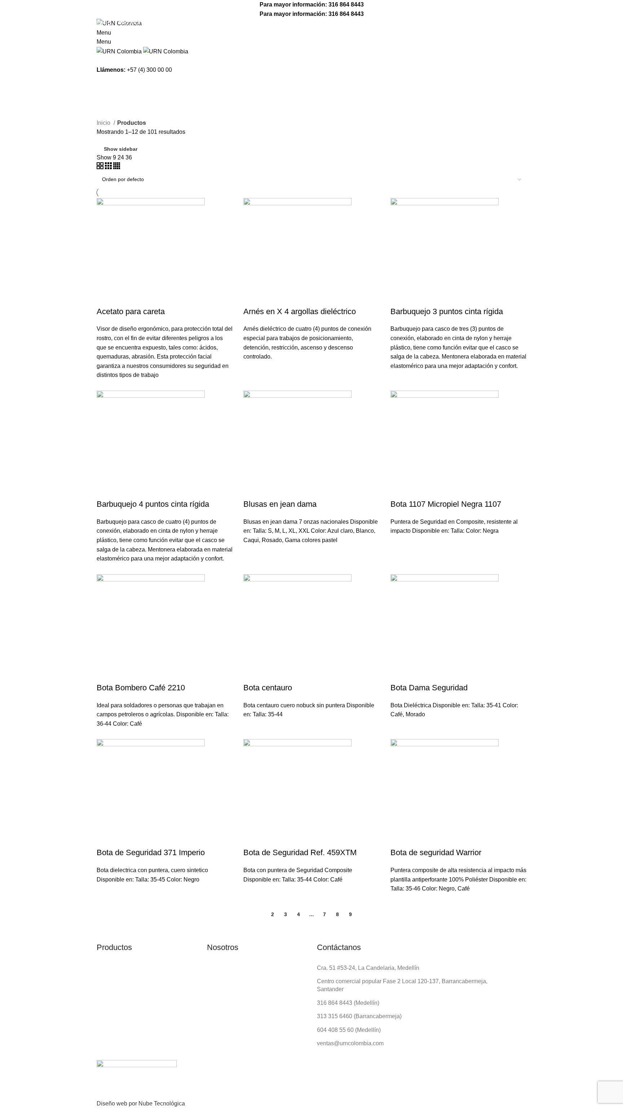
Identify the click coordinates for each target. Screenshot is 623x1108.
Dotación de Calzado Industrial (155, 57)
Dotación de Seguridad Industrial (157, 45)
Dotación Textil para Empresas (155, 32)
